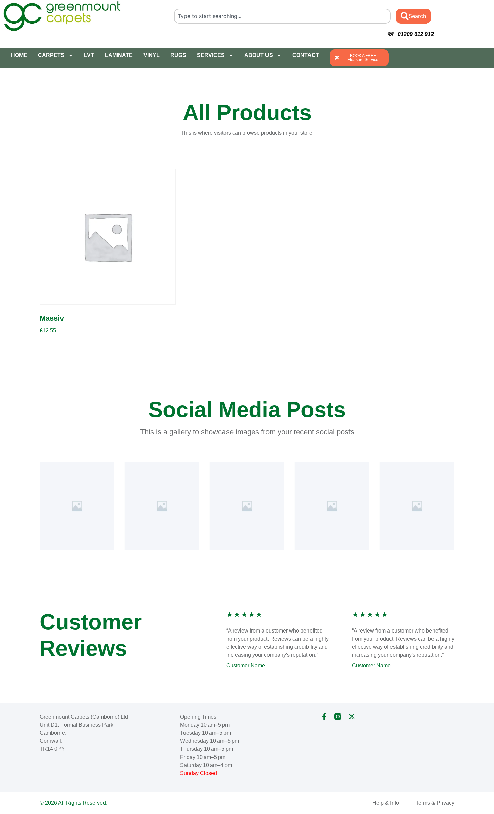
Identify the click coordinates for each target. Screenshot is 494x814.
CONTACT (305, 55)
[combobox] (282, 16)
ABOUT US (258, 55)
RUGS (178, 55)
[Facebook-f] (324, 716)
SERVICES (211, 55)
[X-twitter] (351, 716)
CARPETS (51, 55)
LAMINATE (119, 55)
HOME (19, 55)
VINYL (151, 55)
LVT (89, 55)
